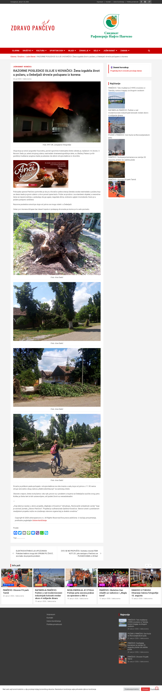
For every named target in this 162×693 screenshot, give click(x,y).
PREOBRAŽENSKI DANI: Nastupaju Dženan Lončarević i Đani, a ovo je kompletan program (143, 594)
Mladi (71, 50)
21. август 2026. (133, 638)
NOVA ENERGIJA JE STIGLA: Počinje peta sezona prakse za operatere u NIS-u (48, 593)
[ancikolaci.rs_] (40, 161)
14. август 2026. (40, 598)
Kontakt (108, 2)
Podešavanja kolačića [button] (132, 689)
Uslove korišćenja (39, 520)
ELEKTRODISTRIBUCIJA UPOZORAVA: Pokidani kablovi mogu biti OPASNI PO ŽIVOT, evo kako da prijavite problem (34, 553)
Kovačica (27, 67)
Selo (96, 50)
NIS (13, 585)
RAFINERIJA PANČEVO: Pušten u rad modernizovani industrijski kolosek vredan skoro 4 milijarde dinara (16, 594)
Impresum (100, 2)
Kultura (40, 50)
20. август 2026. (133, 652)
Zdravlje (83, 50)
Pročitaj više (154, 689)
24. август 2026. (133, 629)
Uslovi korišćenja (118, 2)
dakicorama (27, 79)
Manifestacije (137, 585)
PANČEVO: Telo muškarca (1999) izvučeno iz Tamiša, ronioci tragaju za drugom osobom (126, 89)
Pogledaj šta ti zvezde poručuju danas (126, 71)
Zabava (123, 50)
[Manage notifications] (157, 688)
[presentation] (146, 565)
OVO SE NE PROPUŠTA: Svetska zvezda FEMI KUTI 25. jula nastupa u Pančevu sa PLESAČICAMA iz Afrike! (79, 553)
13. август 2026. (73, 598)
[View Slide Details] (111, 26)
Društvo (27, 50)
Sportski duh (56, 50)
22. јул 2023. (17, 79)
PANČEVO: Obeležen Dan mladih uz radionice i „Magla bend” (81, 593)
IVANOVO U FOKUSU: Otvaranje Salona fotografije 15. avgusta (112, 593)
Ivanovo (103, 585)
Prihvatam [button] (145, 689)
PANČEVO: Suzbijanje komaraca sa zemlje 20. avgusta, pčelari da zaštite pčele (127, 158)
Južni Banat (109, 50)
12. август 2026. (137, 601)
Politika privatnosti (132, 2)
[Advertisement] (26, 646)
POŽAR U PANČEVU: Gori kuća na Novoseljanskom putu (139, 635)
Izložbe (111, 585)
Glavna (15, 50)
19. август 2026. (8, 601)
